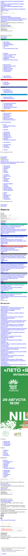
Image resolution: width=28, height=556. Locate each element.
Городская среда (7, 187)
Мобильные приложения (9, 139)
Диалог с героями (7, 55)
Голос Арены (6, 83)
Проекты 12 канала (8, 68)
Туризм (5, 192)
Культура (5, 171)
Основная (5, 146)
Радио (7, 10)
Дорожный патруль (8, 92)
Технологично (6, 76)
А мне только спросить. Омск (10, 48)
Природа (5, 184)
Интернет (5, 138)
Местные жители (7, 77)
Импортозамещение (8, 190)
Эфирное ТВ (6, 133)
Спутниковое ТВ (7, 137)
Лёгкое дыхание (7, 113)
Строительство (7, 176)
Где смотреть (6, 132)
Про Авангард (6, 142)
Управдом (5, 45)
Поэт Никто (6, 42)
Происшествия (7, 195)
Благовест (5, 53)
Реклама (8, 20)
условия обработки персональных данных (13, 551)
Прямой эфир (4, 9)
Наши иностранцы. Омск (9, 65)
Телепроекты (10, 9)
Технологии (6, 197)
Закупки (5, 466)
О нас (11, 20)
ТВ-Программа (11, 18)
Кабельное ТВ (6, 134)
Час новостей (17, 17)
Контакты (15, 20)
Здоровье (5, 179)
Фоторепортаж (7, 199)
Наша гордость (7, 64)
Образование (6, 178)
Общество (5, 168)
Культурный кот (7, 115)
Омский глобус (7, 67)
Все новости (6, 455)
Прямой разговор (7, 69)
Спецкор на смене (7, 105)
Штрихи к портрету (8, 118)
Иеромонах (6, 58)
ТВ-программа (7, 444)
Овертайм (5, 82)
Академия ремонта (8, 104)
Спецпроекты (22, 9)
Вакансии (5, 127)
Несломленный (7, 43)
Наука (4, 193)
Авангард (3, 10)
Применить (3, 221)
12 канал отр (6, 147)
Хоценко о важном (8, 97)
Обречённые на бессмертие (10, 107)
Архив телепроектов (6, 122)
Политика (5, 172)
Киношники (6, 114)
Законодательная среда (9, 98)
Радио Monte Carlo (19, 18)
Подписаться (4, 29)
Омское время (6, 108)
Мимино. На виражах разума (10, 59)
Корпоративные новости (9, 125)
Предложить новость (6, 16)
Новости (16, 9)
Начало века (6, 117)
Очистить (3, 222)
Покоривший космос (8, 44)
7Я (4, 47)
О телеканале (6, 445)
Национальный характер (9, 119)
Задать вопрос (4, 488)
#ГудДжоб (5, 84)
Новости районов (7, 188)
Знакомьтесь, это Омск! (9, 57)
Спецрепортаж (7, 71)
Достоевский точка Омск (9, 103)
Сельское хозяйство (8, 183)
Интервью (5, 196)
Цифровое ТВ (6, 135)
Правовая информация (9, 468)
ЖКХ (4, 177)
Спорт (5, 169)
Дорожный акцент (7, 90)
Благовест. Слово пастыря (9, 54)
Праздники (6, 181)
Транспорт (6, 186)
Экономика (6, 174)
